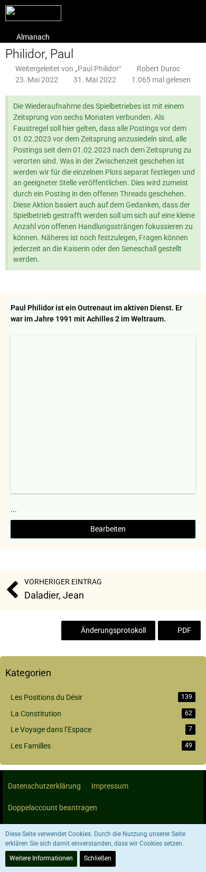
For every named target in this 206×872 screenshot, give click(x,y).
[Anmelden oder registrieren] (165, 13)
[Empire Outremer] (33, 13)
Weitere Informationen (41, 858)
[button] (192, 13)
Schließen (97, 858)
